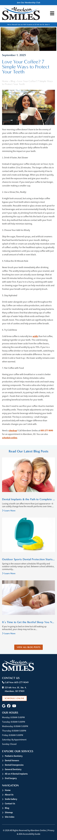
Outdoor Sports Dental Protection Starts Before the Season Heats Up (28, 559)
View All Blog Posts (28, 647)
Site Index (9, 816)
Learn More (9, 510)
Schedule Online (14, 698)
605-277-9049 (47, 430)
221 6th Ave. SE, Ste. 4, (16, 689)
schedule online (9, 437)
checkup (13, 430)
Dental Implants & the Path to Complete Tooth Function (28, 499)
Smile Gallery (11, 799)
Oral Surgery (11, 778)
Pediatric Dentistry (14, 756)
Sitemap (9, 812)
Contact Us (10, 803)
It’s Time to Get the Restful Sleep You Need (28, 622)
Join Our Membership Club (28, 2)
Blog (13, 81)
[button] (3, 706)
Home (5, 81)
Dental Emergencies (14, 764)
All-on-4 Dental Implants (16, 773)
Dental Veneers (12, 760)
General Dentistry (13, 769)
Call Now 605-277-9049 (16, 682)
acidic (35, 336)
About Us (9, 794)
